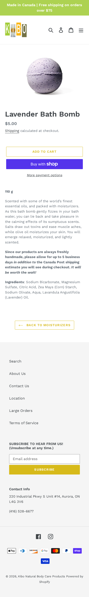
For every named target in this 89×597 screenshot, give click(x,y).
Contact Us (19, 386)
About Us (17, 373)
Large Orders (20, 410)
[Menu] (81, 30)
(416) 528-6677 (21, 511)
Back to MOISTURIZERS (48, 325)
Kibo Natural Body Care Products (41, 576)
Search (15, 361)
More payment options (44, 175)
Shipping (12, 131)
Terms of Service (23, 423)
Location (17, 398)
